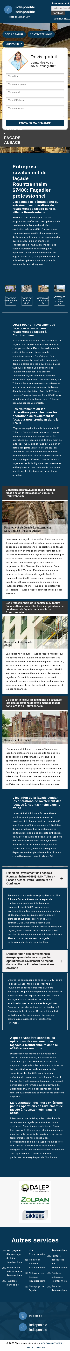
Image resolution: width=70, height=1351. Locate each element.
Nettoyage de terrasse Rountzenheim (37, 1277)
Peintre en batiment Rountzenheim (37, 1263)
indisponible (25, 7)
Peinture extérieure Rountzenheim (59, 1277)
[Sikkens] (35, 1215)
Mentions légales (51, 1343)
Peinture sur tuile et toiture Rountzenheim (14, 1271)
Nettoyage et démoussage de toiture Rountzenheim (14, 1256)
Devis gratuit (14, 34)
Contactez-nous (35, 1347)
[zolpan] (35, 1200)
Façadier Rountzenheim (59, 1288)
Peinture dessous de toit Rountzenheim (59, 1261)
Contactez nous (41, 34)
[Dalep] (35, 1187)
